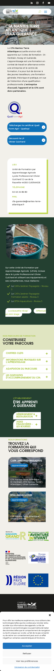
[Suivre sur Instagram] (37, 3)
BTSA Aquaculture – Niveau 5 (28, 301)
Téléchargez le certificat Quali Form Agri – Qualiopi (24, 127)
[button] (49, 615)
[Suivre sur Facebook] (43, 3)
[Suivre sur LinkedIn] (31, 3)
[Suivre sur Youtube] (49, 3)
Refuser (27, 653)
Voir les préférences (27, 661)
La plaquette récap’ (18, 311)
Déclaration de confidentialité (27, 667)
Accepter (27, 646)
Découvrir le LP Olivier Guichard (17, 140)
